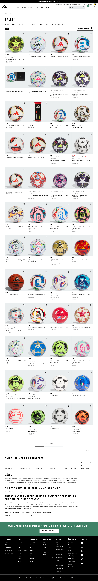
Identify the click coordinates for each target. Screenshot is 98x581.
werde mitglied (89, 4)
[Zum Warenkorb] (94, 7)
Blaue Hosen (8, 468)
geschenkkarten (81, 4)
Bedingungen (75, 577)
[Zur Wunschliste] (90, 7)
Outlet (47, 7)
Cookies (40, 577)
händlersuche (59, 4)
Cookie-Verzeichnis (47, 577)
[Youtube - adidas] (87, 563)
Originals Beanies (84, 468)
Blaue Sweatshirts (25, 468)
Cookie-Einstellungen (24, 577)
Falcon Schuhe (53, 465)
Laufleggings (68, 462)
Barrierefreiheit (68, 577)
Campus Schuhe (39, 465)
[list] (49, 24)
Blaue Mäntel (23, 462)
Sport (42, 7)
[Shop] (4, 6)
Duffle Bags (53, 462)
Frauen (24, 7)
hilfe (64, 4)
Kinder (30, 7)
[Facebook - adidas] (87, 543)
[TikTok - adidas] (87, 559)
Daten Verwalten (34, 577)
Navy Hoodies (68, 465)
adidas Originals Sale (10, 462)
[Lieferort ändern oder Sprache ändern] (94, 4)
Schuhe (36, 7)
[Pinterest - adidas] (87, 555)
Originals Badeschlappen (86, 462)
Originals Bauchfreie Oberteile (84, 465)
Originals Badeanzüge (70, 468)
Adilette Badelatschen (11, 465)
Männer (17, 7)
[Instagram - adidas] (87, 547)
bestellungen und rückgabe (71, 4)
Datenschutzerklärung (58, 577)
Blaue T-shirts (38, 462)
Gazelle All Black (54, 468)
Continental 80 (38, 468)
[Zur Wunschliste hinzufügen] (24, 34)
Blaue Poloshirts (24, 465)
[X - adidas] (87, 551)
